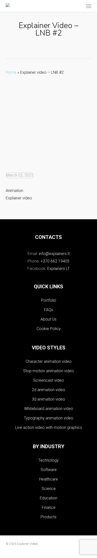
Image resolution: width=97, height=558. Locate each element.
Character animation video (49, 361)
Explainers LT (58, 268)
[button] (88, 5)
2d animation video (48, 389)
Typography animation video (48, 418)
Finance (48, 507)
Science (49, 488)
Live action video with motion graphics (48, 427)
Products (48, 517)
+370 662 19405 (55, 261)
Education (48, 498)
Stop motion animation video (48, 371)
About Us (48, 319)
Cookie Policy (49, 328)
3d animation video (48, 399)
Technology (48, 460)
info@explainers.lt (54, 253)
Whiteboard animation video (48, 408)
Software (49, 469)
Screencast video (48, 380)
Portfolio (48, 300)
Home (11, 72)
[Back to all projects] (48, 48)
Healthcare (48, 479)
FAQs (48, 309)
